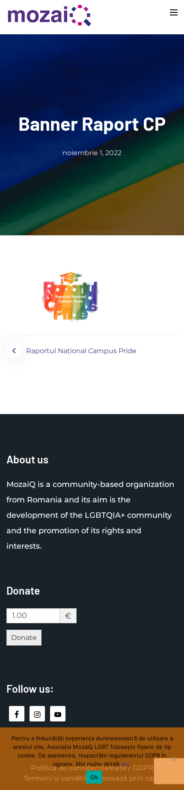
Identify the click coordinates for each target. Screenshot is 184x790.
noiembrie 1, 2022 (92, 153)
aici (125, 763)
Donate (24, 638)
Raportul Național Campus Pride (81, 351)
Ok (94, 777)
